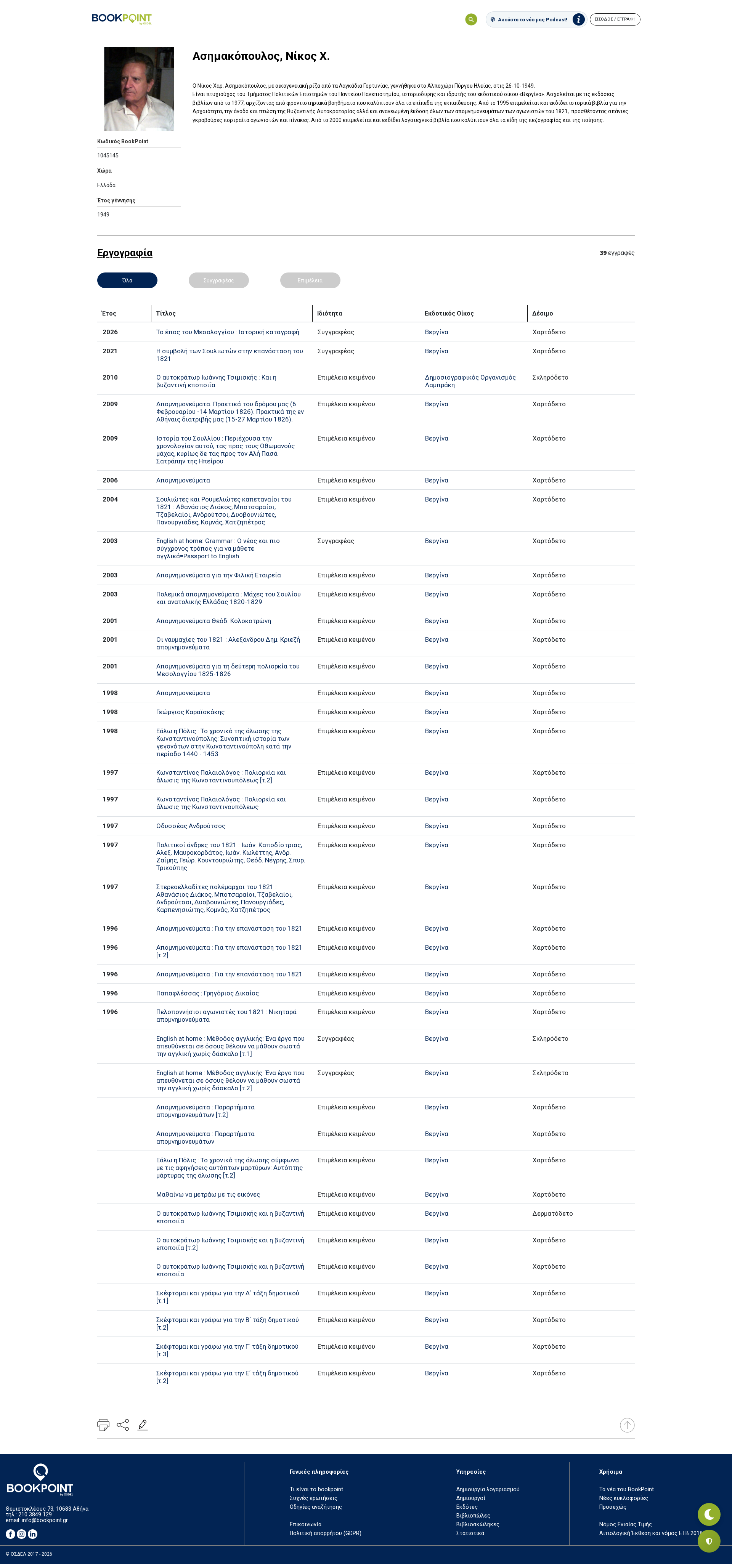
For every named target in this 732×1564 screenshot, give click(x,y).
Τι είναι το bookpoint (316, 1489)
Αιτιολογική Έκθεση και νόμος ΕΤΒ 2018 (651, 1533)
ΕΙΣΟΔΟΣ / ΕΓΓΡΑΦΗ (615, 19)
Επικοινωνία (305, 1524)
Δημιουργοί (470, 1498)
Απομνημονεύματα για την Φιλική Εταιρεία (218, 575)
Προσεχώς (612, 1507)
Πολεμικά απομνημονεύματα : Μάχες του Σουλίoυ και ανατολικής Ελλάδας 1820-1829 (228, 598)
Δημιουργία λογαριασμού (488, 1489)
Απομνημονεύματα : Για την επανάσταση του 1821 (229, 928)
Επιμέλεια (310, 280)
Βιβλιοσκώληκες (477, 1524)
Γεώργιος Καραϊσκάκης (190, 712)
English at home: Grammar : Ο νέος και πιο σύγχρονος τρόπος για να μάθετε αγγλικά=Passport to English (218, 548)
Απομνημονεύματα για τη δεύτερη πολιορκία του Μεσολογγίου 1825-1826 (228, 670)
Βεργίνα (436, 332)
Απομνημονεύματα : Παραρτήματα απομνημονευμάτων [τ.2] (205, 1111)
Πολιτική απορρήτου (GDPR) (325, 1533)
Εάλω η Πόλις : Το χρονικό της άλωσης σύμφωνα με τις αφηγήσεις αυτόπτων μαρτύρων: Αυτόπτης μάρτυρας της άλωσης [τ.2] (229, 1167)
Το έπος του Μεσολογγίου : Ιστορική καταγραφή (227, 332)
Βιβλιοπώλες (473, 1516)
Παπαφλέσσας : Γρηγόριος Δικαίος (207, 993)
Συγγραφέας (219, 280)
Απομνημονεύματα (183, 480)
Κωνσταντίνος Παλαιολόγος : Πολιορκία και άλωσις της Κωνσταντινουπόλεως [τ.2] (221, 776)
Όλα (127, 280)
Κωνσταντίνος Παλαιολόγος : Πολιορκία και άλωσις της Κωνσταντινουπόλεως (221, 803)
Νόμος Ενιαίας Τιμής (625, 1524)
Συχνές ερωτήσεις (313, 1498)
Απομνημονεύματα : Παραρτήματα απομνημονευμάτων (205, 1137)
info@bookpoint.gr (45, 1520)
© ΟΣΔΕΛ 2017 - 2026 (29, 1554)
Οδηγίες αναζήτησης (316, 1507)
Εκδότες (467, 1507)
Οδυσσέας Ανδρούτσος (190, 826)
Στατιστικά (470, 1533)
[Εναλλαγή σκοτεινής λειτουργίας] (709, 1514)
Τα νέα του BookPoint (626, 1489)
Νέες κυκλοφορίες (623, 1498)
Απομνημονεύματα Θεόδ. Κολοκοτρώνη (213, 621)
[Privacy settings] (709, 1541)
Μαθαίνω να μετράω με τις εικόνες (208, 1194)
